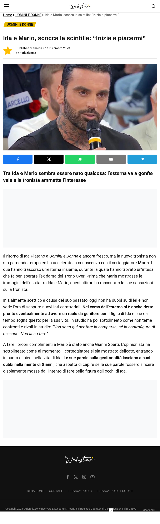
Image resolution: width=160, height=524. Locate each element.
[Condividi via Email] (111, 159)
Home (7, 15)
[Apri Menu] (6, 6)
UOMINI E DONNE (28, 15)
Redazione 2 (28, 52)
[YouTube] (92, 477)
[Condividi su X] (49, 159)
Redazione (35, 491)
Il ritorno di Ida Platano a (40, 256)
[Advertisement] (80, 218)
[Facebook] (67, 477)
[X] (76, 477)
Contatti (56, 491)
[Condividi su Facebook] (17, 159)
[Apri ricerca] (153, 6)
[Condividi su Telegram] (142, 159)
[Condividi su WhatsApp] (80, 159)
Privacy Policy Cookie (115, 491)
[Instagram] (84, 477)
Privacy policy (80, 491)
